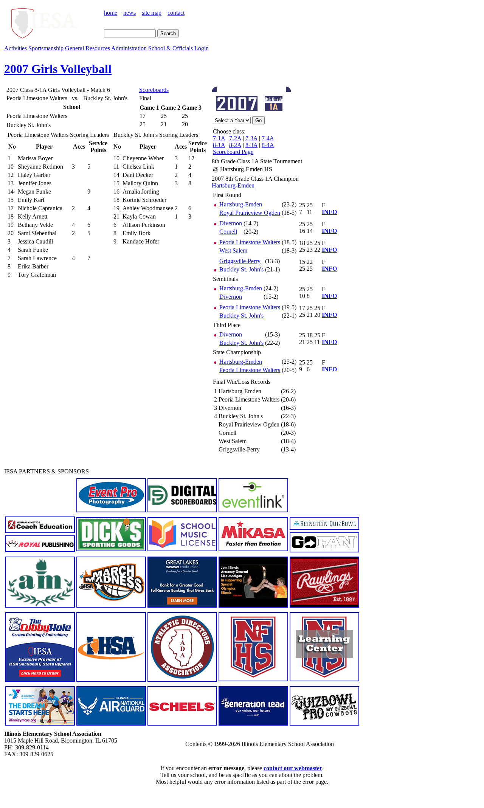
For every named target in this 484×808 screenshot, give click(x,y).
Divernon (230, 223)
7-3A (251, 138)
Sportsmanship (46, 48)
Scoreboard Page (233, 152)
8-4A (268, 145)
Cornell (228, 231)
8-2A (235, 145)
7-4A (268, 138)
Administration (129, 48)
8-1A (219, 145)
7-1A (219, 138)
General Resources (87, 48)
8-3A (251, 145)
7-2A (235, 138)
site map (151, 12)
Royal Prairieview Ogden (249, 212)
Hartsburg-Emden (233, 185)
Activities (15, 48)
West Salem (233, 250)
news (129, 12)
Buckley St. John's (241, 269)
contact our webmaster (293, 768)
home (110, 12)
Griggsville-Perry (240, 261)
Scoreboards (154, 90)
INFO (329, 212)
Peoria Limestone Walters (249, 242)
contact (176, 12)
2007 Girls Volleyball (58, 69)
